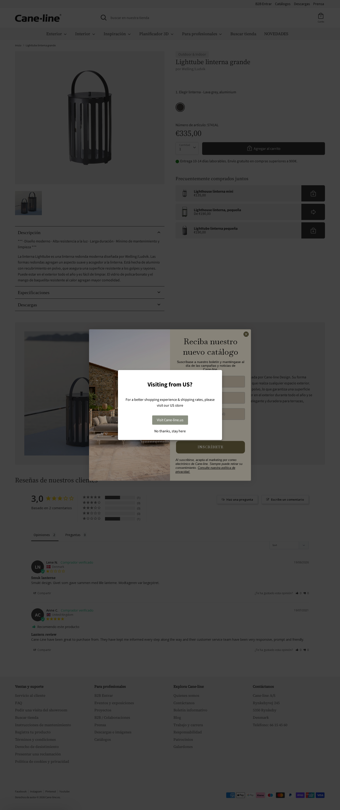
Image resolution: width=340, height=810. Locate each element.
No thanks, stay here (170, 431)
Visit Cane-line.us (170, 420)
